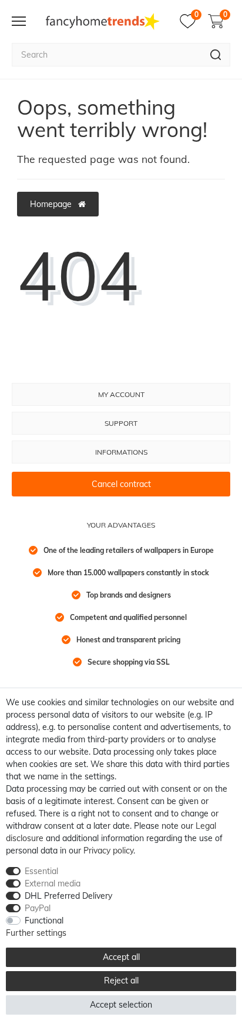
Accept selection (121, 1004)
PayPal (38, 908)
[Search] (215, 54)
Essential (41, 871)
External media (52, 883)
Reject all (121, 980)
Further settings (36, 933)
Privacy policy (108, 850)
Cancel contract (121, 484)
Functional (44, 920)
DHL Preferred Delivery (68, 896)
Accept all (121, 957)
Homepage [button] (52, 204)
